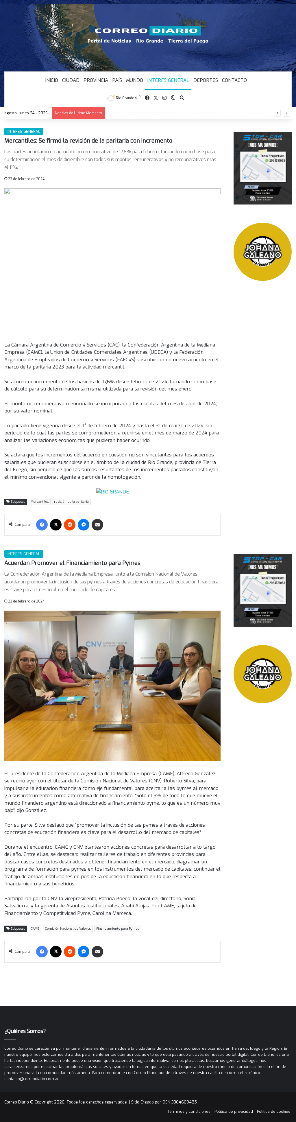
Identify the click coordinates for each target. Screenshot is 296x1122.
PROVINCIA (96, 80)
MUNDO (134, 80)
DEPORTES (205, 80)
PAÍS (117, 80)
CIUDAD (70, 80)
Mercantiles (40, 502)
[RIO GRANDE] (112, 491)
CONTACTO (234, 80)
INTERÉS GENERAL (168, 80)
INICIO (51, 80)
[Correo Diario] (148, 34)
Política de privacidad (233, 1111)
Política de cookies (273, 1111)
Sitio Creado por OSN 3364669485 (164, 1102)
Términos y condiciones (189, 1111)
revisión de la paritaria (71, 502)
